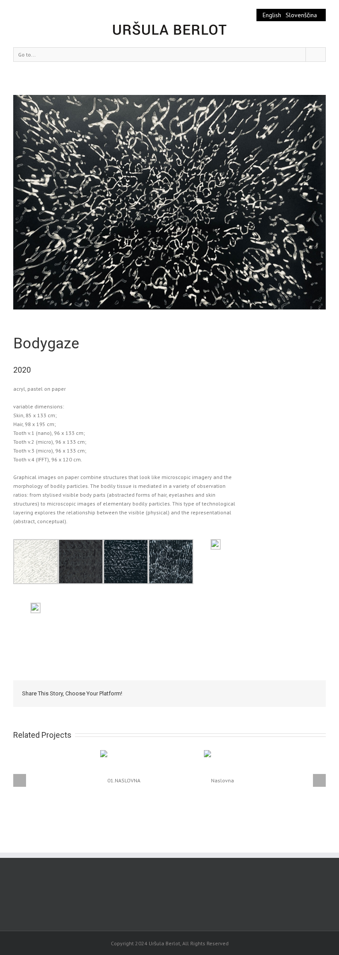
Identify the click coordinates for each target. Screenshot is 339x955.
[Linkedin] (263, 693)
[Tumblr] (234, 693)
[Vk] (291, 693)
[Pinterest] (220, 693)
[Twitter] (206, 693)
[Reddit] (277, 693)
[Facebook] (192, 693)
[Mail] (305, 693)
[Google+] (249, 693)
